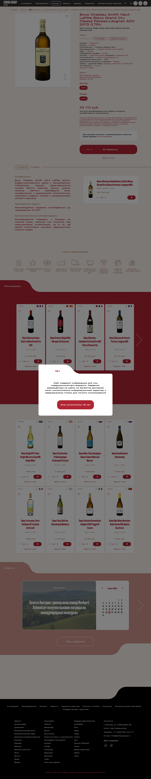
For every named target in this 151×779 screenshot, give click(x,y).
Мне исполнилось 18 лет (75, 405)
